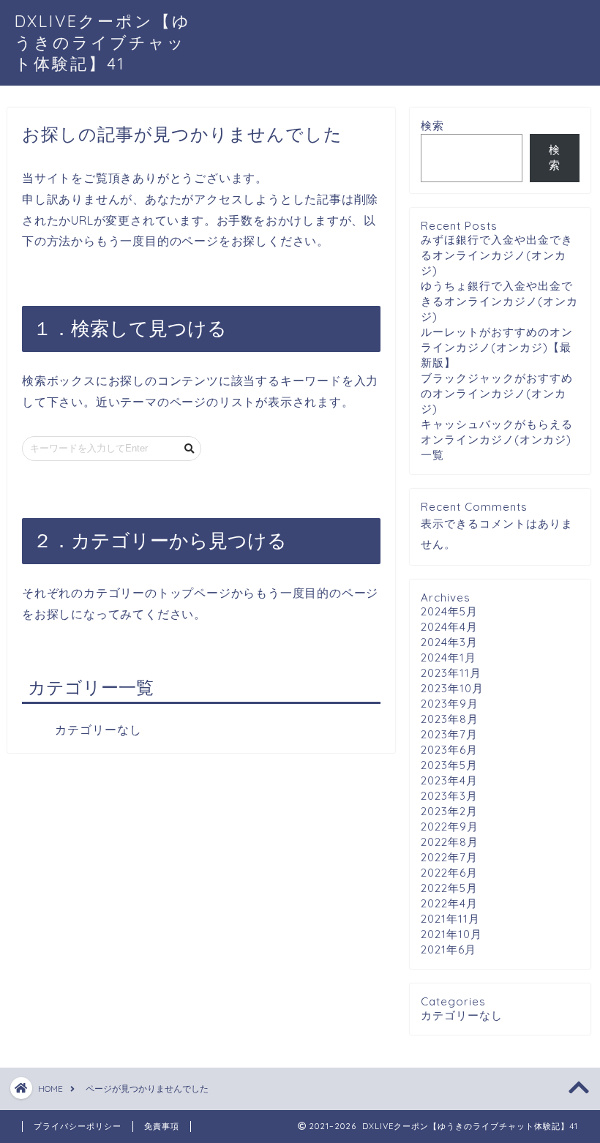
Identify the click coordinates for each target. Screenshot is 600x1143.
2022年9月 (450, 826)
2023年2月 (449, 811)
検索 (432, 125)
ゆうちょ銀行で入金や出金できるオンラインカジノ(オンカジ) (499, 301)
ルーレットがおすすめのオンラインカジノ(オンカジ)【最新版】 (497, 347)
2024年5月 (449, 611)
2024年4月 (449, 627)
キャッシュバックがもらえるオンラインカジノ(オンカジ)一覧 (497, 439)
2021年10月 (451, 934)
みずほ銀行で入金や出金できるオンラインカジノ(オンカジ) (497, 255)
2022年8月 (450, 842)
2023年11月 (451, 673)
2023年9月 (450, 704)
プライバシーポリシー (77, 1126)
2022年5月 (449, 888)
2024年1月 (448, 657)
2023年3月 (449, 796)
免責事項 (161, 1126)
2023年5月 (449, 765)
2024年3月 (449, 642)
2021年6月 (448, 949)
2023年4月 (449, 780)
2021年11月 (450, 919)
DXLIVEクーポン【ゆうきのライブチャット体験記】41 (103, 42)
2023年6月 (449, 750)
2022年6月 (449, 873)
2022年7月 (449, 857)
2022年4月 (449, 903)
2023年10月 (452, 688)
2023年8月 (450, 719)
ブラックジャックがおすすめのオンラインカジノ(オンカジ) (497, 393)
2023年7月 (449, 734)
